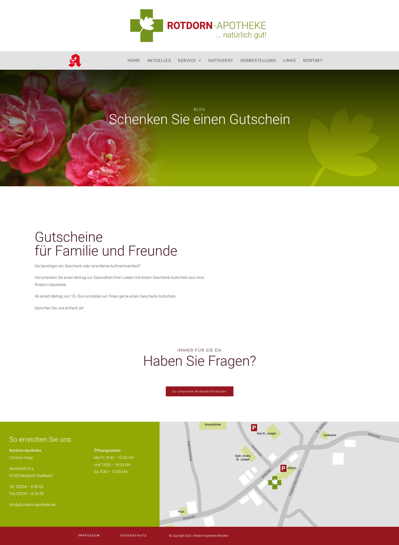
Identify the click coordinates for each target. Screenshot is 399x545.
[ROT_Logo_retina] (199, 11)
